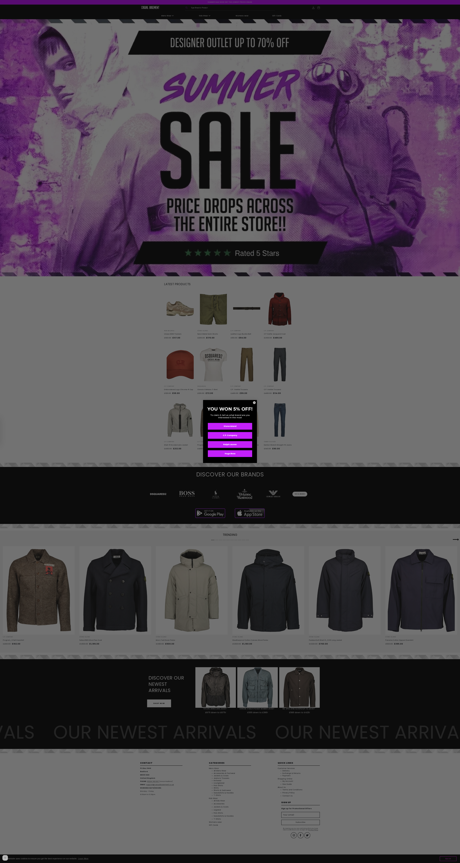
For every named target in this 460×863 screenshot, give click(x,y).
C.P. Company (230, 435)
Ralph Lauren (230, 444)
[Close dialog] (254, 402)
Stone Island (230, 426)
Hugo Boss (230, 453)
